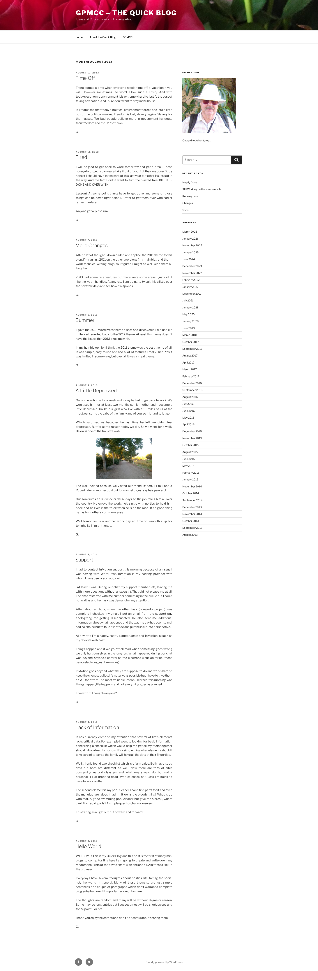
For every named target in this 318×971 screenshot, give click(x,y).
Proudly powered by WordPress (164, 962)
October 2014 (190, 493)
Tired (81, 157)
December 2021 (192, 293)
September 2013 (192, 527)
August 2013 (190, 534)
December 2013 (192, 507)
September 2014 (192, 500)
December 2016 (192, 383)
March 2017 (189, 369)
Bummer (85, 320)
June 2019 (188, 328)
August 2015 (190, 452)
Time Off (85, 78)
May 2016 (188, 417)
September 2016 (192, 389)
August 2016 (190, 396)
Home (79, 37)
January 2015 (190, 479)
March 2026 (189, 231)
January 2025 (190, 252)
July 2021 (187, 300)
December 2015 (192, 431)
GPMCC (127, 37)
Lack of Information (97, 727)
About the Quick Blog (103, 37)
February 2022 (190, 279)
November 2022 (192, 273)
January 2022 (190, 286)
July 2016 (188, 403)
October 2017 (190, 341)
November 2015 (192, 438)
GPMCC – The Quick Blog (126, 13)
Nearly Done (189, 182)
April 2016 (188, 424)
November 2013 (192, 513)
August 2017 (189, 355)
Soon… (186, 210)
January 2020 (190, 321)
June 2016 (188, 410)
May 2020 (188, 314)
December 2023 (192, 266)
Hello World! (89, 846)
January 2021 (190, 307)
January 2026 (190, 238)
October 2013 (190, 520)
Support (84, 560)
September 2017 (192, 348)
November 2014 (192, 486)
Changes (187, 203)
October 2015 (190, 445)
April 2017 (188, 362)
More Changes (91, 245)
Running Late (190, 196)
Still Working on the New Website (201, 189)
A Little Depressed (96, 390)
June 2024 (188, 259)
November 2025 (192, 245)
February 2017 (190, 376)
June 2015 (188, 458)
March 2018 (189, 334)
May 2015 (188, 465)
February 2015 (190, 472)
